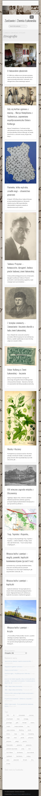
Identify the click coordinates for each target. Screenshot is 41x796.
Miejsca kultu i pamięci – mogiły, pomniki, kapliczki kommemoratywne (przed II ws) (19, 557)
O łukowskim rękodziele (17, 70)
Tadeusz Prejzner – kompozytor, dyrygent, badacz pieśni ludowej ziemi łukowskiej (20, 267)
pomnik (25, 741)
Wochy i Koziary (14, 449)
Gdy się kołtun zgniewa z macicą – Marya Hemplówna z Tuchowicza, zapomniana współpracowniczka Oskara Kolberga (20, 116)
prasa (22, 749)
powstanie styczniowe (11, 749)
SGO (29, 749)
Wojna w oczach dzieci (11, 670)
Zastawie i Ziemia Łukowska (20, 20)
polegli (17, 741)
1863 (7, 715)
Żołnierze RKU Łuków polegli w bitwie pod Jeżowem (19, 693)
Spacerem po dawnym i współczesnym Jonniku (18, 661)
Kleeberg (21, 730)
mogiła (8, 737)
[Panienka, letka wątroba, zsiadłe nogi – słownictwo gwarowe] (20, 163)
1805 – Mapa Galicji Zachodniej (13, 690)
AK (13, 715)
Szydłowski (9, 756)
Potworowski (9, 745)
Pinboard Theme (16, 794)
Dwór (18, 719)
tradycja (29, 756)
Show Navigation (32, 17)
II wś (28, 726)
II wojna (8, 726)
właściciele (16, 760)
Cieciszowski (22, 715)
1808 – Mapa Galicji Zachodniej (13, 686)
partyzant (8, 741)
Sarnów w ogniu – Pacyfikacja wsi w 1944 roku (17, 673)
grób (17, 722)
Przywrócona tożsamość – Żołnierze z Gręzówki (18, 699)
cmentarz (31, 715)
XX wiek (8, 763)
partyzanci (30, 737)
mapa (15, 734)
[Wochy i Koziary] (20, 418)
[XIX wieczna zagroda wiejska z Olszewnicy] (20, 475)
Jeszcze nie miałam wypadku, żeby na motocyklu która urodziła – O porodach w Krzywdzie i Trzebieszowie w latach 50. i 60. (20, 681)
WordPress (27, 794)
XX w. (32, 760)
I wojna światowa (10, 730)
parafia (22, 737)
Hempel (24, 722)
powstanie (19, 745)
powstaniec (29, 745)
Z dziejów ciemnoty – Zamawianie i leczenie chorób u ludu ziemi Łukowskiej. (20, 326)
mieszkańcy (31, 734)
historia (32, 722)
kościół (29, 730)
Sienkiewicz (20, 752)
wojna (7, 760)
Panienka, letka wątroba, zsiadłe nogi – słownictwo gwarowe (18, 191)
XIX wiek (25, 760)
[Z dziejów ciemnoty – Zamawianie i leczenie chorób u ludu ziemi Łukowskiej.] (20, 303)
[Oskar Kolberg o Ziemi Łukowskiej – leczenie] (20, 356)
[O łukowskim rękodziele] (20, 55)
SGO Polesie (9, 752)
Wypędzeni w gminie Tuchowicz (14, 666)
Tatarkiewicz (19, 756)
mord (15, 737)
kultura (8, 734)
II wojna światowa (18, 726)
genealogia (9, 722)
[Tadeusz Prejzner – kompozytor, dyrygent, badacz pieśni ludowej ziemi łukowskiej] (20, 236)
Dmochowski (9, 719)
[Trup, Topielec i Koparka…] (20, 519)
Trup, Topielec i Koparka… (18, 534)
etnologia (26, 719)
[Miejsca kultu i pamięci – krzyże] (20, 612)
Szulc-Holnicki (30, 752)
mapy (22, 734)
